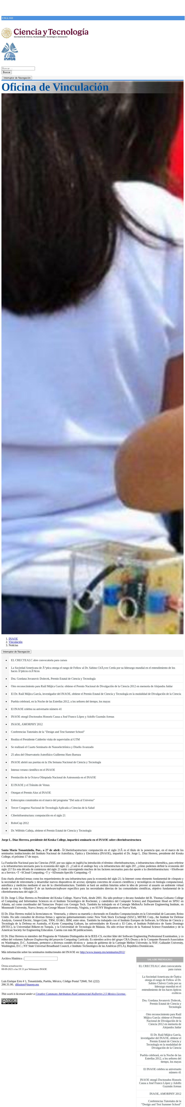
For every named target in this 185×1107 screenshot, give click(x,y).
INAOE (13, 638)
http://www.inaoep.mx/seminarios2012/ (102, 952)
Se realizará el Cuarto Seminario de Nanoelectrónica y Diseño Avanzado (52, 747)
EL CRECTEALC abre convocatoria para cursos (39, 660)
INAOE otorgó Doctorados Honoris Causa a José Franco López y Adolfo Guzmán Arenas (62, 716)
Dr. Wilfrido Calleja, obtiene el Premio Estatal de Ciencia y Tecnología (51, 830)
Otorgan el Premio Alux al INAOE (31, 792)
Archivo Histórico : (12, 958)
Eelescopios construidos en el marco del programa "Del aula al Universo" (53, 800)
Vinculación (15, 641)
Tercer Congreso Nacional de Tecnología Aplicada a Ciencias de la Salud (52, 807)
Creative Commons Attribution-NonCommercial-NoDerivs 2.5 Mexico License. (81, 993)
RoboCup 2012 (20, 823)
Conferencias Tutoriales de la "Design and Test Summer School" (48, 731)
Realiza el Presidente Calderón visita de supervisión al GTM (45, 739)
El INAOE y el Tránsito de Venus (30, 785)
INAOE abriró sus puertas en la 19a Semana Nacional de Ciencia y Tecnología (56, 762)
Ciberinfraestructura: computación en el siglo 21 (38, 815)
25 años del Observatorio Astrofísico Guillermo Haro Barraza (46, 754)
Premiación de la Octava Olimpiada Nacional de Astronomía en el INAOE (53, 777)
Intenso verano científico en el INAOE (33, 769)
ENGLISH (7, 18)
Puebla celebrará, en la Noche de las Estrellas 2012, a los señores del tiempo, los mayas (60, 701)
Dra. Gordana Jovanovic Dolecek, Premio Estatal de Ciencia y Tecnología (53, 678)
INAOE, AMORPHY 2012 (27, 724)
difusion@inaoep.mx (27, 984)
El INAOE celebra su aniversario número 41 (36, 709)
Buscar (6, 72)
